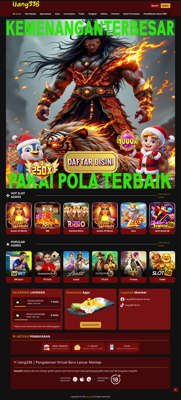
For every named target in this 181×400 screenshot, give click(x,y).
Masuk (154, 5)
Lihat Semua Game (164, 195)
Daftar (165, 5)
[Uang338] (26, 4)
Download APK (90, 324)
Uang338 (89, 396)
